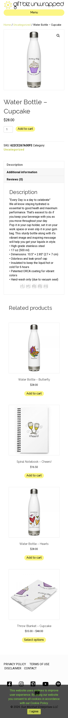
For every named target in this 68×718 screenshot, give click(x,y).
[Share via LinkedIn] (40, 285)
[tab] (34, 164)
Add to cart (25, 128)
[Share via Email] (45, 285)
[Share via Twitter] (28, 285)
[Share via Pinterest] (34, 285)
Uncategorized (22, 24)
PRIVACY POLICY (15, 664)
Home (7, 24)
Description (15, 164)
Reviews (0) (15, 179)
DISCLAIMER (12, 668)
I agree (34, 711)
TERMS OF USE (39, 664)
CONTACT (30, 668)
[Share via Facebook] (22, 285)
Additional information (22, 172)
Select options (34, 639)
